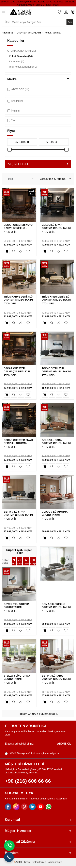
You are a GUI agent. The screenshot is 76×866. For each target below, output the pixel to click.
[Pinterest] (24, 806)
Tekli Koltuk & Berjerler (23, 66)
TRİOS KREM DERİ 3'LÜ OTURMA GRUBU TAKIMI (56, 298)
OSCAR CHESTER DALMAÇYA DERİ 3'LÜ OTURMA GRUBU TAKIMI (18, 370)
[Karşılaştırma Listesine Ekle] (21, 251)
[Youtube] (40, 806)
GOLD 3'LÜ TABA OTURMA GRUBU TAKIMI (56, 442)
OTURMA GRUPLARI (29, 32)
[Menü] (3, 12)
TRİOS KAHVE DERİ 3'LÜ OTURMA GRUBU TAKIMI (18, 298)
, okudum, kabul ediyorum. (35, 753)
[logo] (20, 12)
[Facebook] (8, 806)
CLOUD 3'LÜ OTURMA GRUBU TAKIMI (55, 513)
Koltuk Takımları (21, 56)
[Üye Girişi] (66, 12)
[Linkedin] (32, 806)
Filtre (9, 178)
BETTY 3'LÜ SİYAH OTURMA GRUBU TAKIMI (18, 513)
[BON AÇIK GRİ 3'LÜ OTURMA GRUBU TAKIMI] (57, 564)
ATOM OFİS (10, 232)
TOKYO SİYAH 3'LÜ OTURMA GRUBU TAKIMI (56, 370)
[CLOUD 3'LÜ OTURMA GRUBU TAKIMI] (57, 492)
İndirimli (15, 110)
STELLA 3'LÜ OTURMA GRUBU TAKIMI (17, 677)
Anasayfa (7, 32)
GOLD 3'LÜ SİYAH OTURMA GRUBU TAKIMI (56, 227)
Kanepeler (16, 61)
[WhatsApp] (48, 806)
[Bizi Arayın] (9, 857)
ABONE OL (64, 743)
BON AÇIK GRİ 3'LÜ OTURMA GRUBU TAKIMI (56, 606)
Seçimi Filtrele (19, 164)
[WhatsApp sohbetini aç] (9, 845)
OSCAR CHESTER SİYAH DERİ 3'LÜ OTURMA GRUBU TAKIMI (18, 442)
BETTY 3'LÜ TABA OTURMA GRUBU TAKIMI (56, 677)
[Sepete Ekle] (7, 251)
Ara (70, 22)
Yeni (13, 120)
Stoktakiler (17, 101)
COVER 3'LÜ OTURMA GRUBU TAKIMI (17, 606)
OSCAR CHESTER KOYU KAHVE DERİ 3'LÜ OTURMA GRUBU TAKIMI (18, 227)
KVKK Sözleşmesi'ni (21, 753)
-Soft (17, 862)
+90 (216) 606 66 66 (28, 781)
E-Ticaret (26, 862)
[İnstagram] (16, 806)
